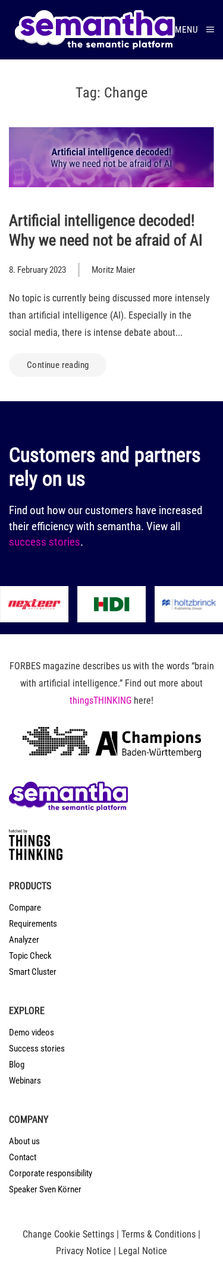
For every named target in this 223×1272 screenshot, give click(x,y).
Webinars (25, 1080)
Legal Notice (142, 1251)
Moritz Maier (114, 270)
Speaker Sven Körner (45, 1189)
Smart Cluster (32, 971)
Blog (16, 1064)
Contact (22, 1157)
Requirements (33, 923)
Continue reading (58, 365)
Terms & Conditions (158, 1234)
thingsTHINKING (100, 700)
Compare (25, 907)
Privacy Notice (83, 1251)
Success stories (37, 1048)
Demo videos (31, 1032)
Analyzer (24, 939)
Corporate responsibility (50, 1173)
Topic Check (30, 955)
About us (24, 1141)
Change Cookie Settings (68, 1234)
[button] (194, 29)
